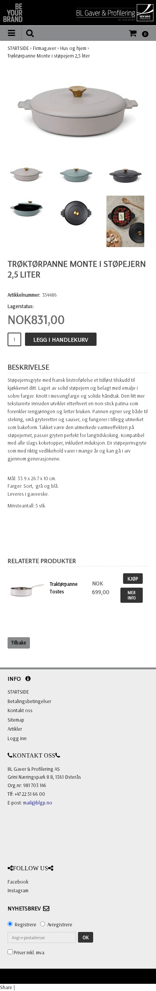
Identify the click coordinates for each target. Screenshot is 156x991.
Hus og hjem (73, 48)
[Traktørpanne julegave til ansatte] (27, 588)
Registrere (25, 924)
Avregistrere (59, 924)
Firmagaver (44, 48)
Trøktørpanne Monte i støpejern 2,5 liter (49, 56)
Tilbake (18, 642)
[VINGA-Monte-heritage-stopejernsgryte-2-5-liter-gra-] (78, 111)
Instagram (18, 890)
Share (6, 987)
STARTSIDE (18, 48)
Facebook (18, 882)
